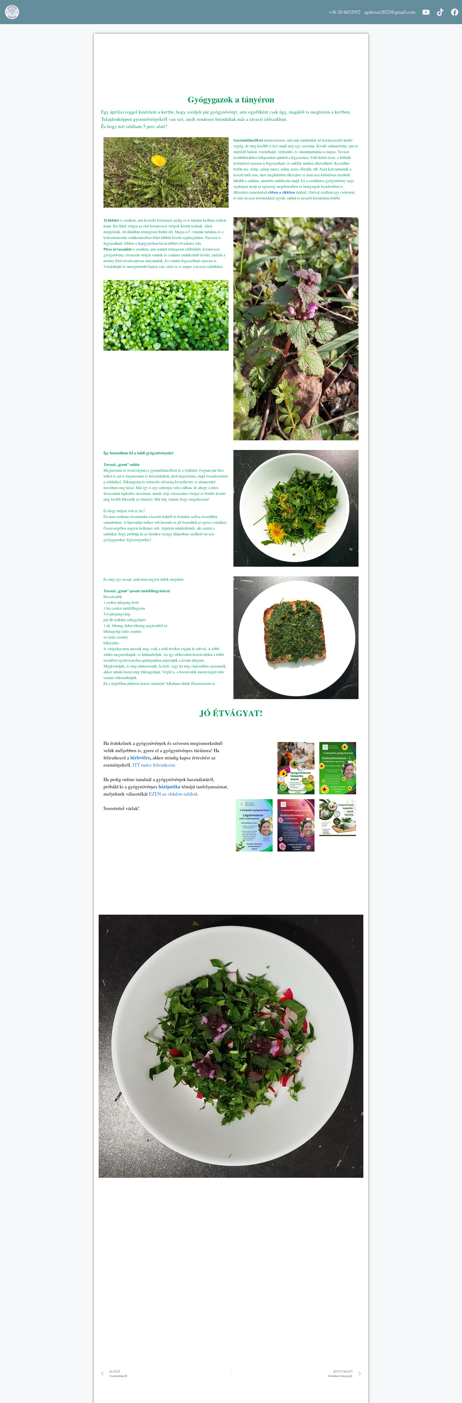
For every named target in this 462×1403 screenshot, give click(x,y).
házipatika (169, 786)
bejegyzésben (148, 243)
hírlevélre (140, 757)
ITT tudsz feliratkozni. (153, 765)
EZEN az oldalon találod (173, 793)
